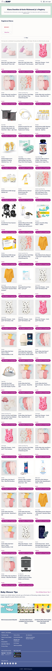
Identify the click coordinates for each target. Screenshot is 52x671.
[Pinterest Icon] (10, 663)
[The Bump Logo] (7, 1)
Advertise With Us (5, 644)
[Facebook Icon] (2, 663)
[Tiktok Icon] (5, 663)
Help (2, 639)
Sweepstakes (4, 641)
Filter (26, 37)
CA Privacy (16, 643)
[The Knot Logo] (3, 652)
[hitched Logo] (2, 654)
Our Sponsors (29, 635)
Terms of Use (17, 635)
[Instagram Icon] (7, 663)
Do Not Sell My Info (18, 637)
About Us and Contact (6, 637)
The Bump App (4, 635)
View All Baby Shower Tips (43, 592)
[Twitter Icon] (16, 663)
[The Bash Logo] (9, 652)
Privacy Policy (4, 646)
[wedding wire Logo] (8, 654)
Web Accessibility (18, 645)
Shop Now (6, 32)
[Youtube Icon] (13, 663)
